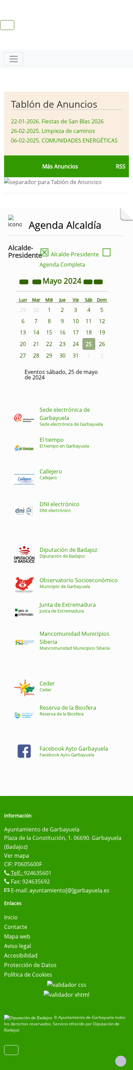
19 (102, 332)
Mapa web (17, 936)
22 (49, 344)
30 (62, 355)
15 (49, 332)
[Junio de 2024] (98, 281)
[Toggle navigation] (13, 59)
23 (62, 344)
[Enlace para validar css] (66, 984)
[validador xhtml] (66, 994)
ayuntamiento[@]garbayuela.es (69, 890)
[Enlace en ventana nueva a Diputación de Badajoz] (29, 1017)
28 (36, 355)
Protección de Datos (30, 965)
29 (49, 355)
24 (76, 344)
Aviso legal (17, 946)
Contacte (15, 927)
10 (76, 321)
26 (102, 344)
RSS (120, 166)
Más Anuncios (60, 166)
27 (23, 355)
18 (89, 332)
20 (23, 344)
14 (36, 332)
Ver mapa (16, 855)
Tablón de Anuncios (54, 103)
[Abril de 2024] (37, 281)
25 (89, 344)
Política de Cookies (28, 974)
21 (36, 344)
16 (62, 332)
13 (23, 332)
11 (89, 321)
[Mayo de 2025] (89, 281)
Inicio (11, 917)
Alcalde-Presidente (69, 254)
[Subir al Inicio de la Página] (120, 1061)
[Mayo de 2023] (24, 281)
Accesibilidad (21, 955)
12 (102, 321)
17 (76, 332)
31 (76, 355)
